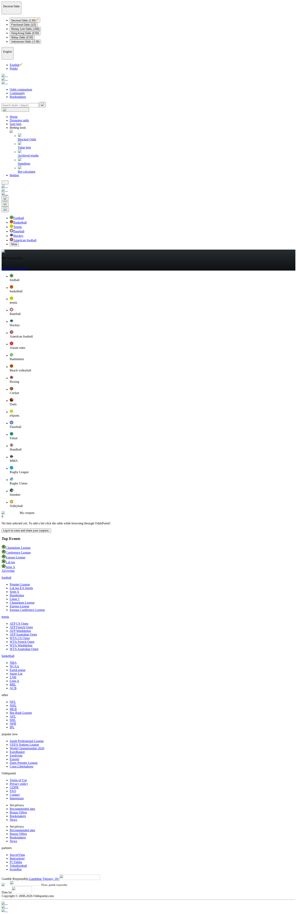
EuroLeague (17, 670)
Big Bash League (21, 712)
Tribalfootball (18, 865)
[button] (152, 278)
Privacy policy (19, 783)
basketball (8, 656)
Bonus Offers (18, 812)
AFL (13, 716)
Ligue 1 (15, 599)
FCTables (16, 862)
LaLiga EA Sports (21, 588)
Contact (15, 794)
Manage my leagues (14, 268)
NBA (13, 662)
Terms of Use (18, 780)
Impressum (17, 798)
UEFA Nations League (24, 744)
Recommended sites (22, 808)
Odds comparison (21, 89)
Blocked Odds (27, 139)
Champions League (18, 547)
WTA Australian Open (24, 649)
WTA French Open (22, 641)
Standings (24, 163)
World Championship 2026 (27, 748)
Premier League (20, 584)
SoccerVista (17, 854)
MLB (13, 709)
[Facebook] (148, 907)
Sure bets (15, 124)
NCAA (14, 666)
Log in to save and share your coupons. (26, 530)
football (6, 577)
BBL (13, 684)
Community (17, 93)
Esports (14, 759)
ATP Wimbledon (20, 631)
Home (14, 116)
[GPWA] (148, 903)
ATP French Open (21, 627)
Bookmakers (18, 96)
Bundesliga (17, 595)
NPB (13, 723)
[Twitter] (148, 910)
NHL (13, 705)
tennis (5, 616)
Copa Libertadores (21, 766)
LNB (13, 677)
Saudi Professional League (27, 741)
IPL (12, 727)
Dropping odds (19, 120)
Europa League (15, 557)
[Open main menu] (5, 182)
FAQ (13, 791)
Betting (14, 175)
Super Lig (16, 673)
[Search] (42, 104)
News (13, 819)
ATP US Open (19, 623)
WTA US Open (20, 638)
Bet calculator (26, 171)
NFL (13, 702)
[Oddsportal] (148, 79)
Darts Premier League (24, 762)
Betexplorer (17, 858)
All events (8, 570)
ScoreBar (16, 869)
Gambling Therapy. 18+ (44, 879)
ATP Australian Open (23, 634)
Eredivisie (16, 755)
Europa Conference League (27, 610)
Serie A (10, 567)
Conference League (18, 552)
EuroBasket (17, 752)
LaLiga (10, 562)
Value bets (24, 147)
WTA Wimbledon (21, 645)
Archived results (28, 155)
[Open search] (5, 198)
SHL (13, 720)
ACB (13, 688)
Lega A (14, 681)
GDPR (14, 787)
